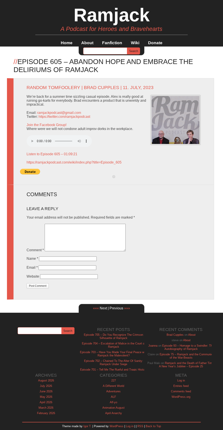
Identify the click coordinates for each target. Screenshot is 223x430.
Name (32, 258)
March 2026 (46, 407)
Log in (181, 380)
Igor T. (87, 426)
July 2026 (46, 386)
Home (67, 42)
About (87, 42)
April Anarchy (113, 413)
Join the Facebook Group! (46, 125)
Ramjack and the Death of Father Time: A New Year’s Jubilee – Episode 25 (187, 364)
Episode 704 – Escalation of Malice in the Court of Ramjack (113, 345)
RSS (140, 426)
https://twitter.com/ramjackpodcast (64, 116)
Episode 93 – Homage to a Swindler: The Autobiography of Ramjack (188, 347)
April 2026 (46, 402)
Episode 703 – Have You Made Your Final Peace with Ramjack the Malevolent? (113, 354)
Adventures (113, 391)
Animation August (113, 407)
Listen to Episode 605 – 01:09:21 (52, 154)
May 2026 (46, 396)
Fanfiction (112, 42)
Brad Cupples (101, 87)
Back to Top (153, 426)
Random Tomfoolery (53, 87)
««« (96, 308)
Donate (155, 42)
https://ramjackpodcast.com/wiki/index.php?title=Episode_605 (74, 162)
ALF (113, 396)
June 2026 (45, 391)
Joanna (152, 345)
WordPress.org (181, 396)
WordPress (116, 426)
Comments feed (181, 391)
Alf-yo (113, 402)
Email (32, 267)
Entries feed (181, 386)
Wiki (135, 42)
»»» (127, 308)
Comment (35, 250)
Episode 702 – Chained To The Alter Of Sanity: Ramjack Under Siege (113, 362)
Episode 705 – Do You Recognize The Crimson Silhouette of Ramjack (113, 336)
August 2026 (46, 380)
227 (113, 380)
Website (33, 276)
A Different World (113, 386)
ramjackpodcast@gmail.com (59, 113)
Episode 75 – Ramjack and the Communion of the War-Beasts (187, 356)
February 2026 (46, 413)
